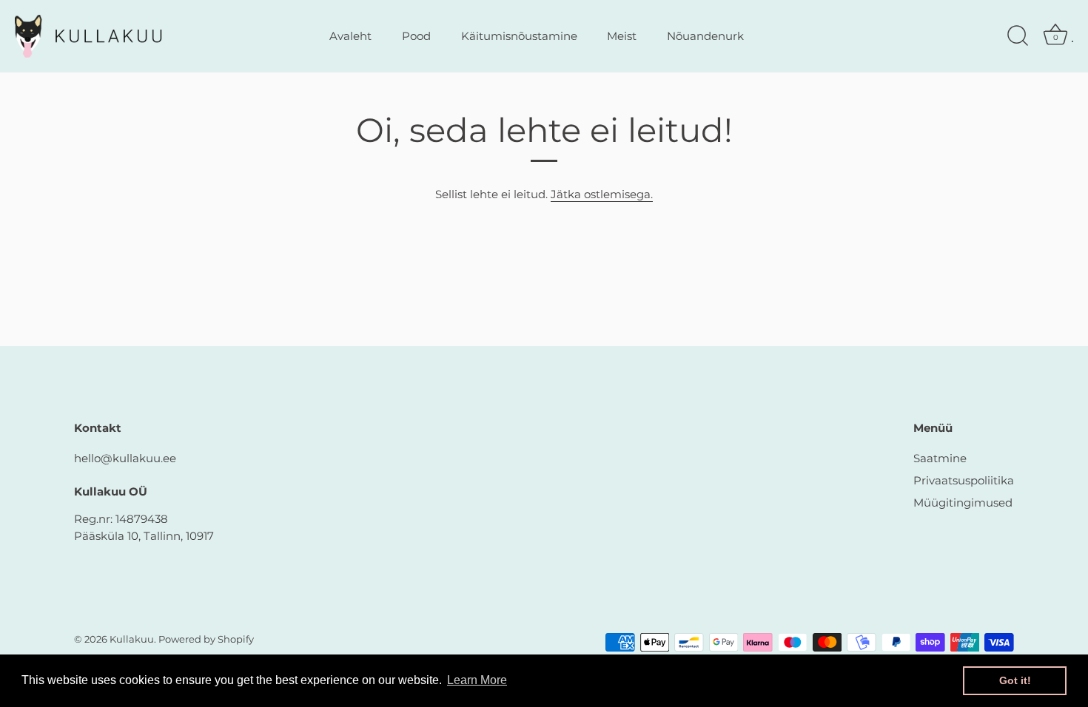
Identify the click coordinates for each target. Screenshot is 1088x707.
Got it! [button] (1015, 680)
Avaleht (350, 36)
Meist (622, 36)
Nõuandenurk (705, 36)
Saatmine (940, 458)
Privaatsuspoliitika (963, 480)
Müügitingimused (963, 502)
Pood (416, 36)
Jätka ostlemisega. (602, 194)
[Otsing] (1017, 36)
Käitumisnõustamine (519, 36)
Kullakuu (132, 639)
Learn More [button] (477, 680)
